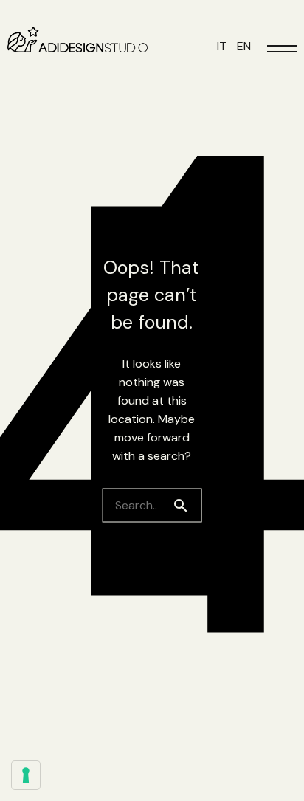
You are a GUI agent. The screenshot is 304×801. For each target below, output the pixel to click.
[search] (186, 505)
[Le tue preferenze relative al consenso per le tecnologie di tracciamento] (26, 775)
